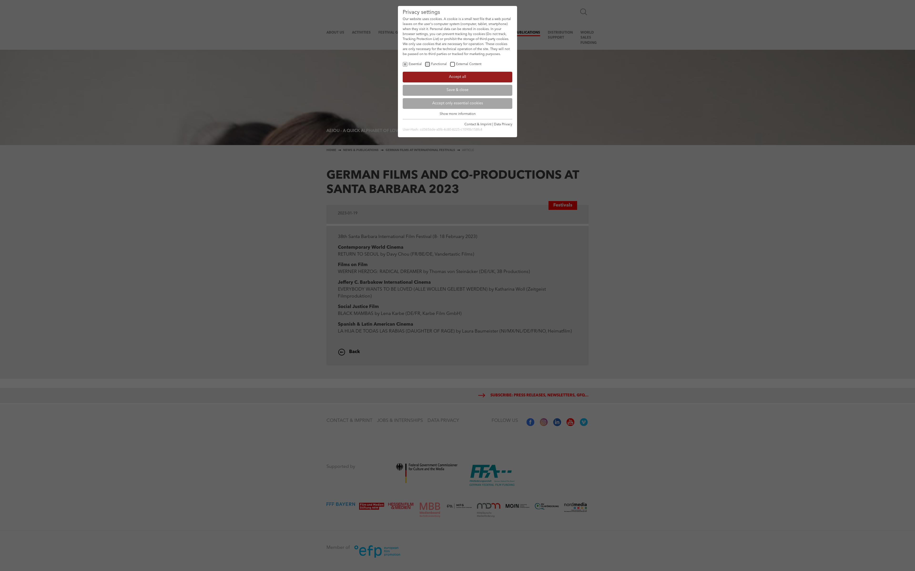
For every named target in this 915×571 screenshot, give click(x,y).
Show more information (458, 114)
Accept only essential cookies (457, 103)
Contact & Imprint (477, 124)
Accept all (457, 77)
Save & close (457, 90)
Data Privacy (503, 124)
